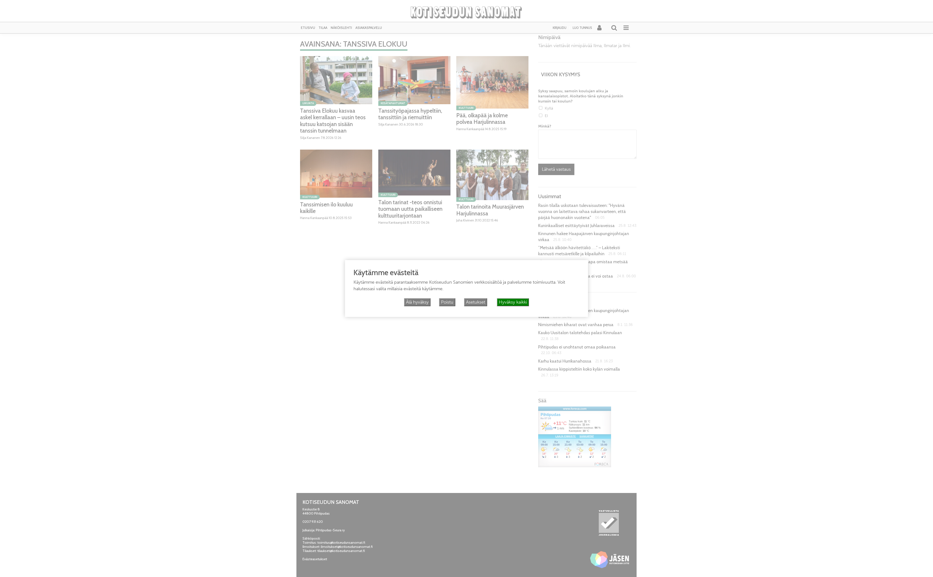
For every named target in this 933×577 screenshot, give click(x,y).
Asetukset (475, 302)
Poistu (447, 302)
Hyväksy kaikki (513, 302)
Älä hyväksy (417, 302)
